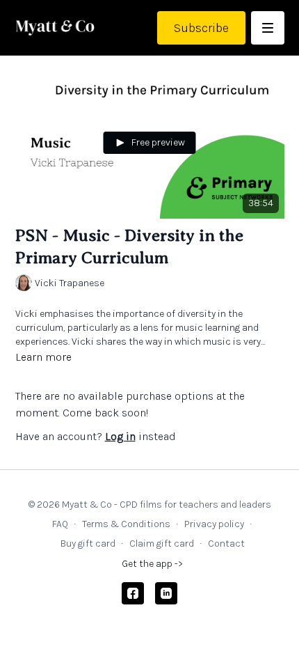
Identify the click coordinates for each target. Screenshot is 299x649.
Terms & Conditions (126, 524)
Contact (226, 543)
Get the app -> (152, 564)
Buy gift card (87, 543)
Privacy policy (214, 524)
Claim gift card (161, 543)
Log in (120, 436)
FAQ (60, 524)
